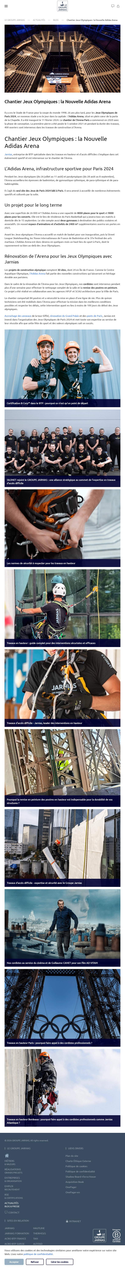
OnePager (71, 1186)
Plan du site (72, 1155)
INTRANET (75, 1221)
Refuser (35, 1261)
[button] (6, 6)
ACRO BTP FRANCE (15, 1238)
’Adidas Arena (37, 273)
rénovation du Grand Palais (64, 315)
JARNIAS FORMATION (17, 1233)
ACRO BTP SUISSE (15, 1243)
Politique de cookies (76, 1166)
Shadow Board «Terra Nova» (81, 1176)
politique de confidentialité (38, 1253)
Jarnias (8, 154)
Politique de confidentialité (80, 1171)
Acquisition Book (75, 1181)
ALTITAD (37, 1243)
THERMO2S (39, 1233)
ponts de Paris (94, 315)
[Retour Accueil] (62, 6)
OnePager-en (73, 1192)
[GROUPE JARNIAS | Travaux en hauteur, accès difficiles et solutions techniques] (32, 1155)
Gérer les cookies (59, 1261)
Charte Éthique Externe (78, 1160)
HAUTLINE (39, 1228)
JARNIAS (9, 1228)
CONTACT (13, 1212)
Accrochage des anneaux (18, 315)
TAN (35, 1238)
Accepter (14, 1261)
